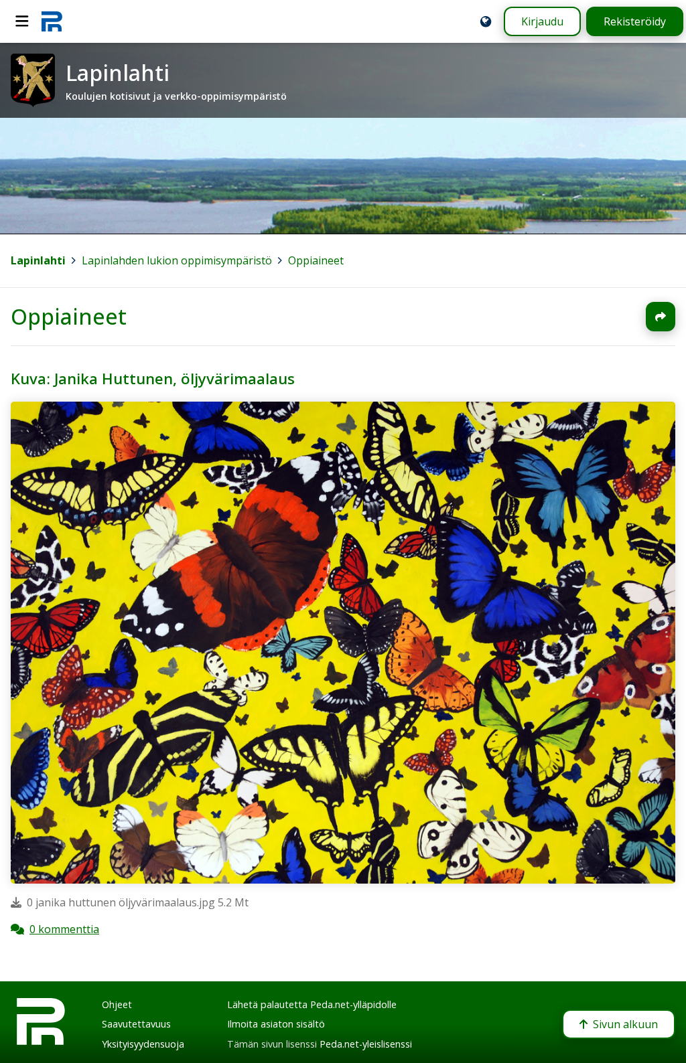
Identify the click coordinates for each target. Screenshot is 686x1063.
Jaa (660, 316)
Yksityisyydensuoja (143, 1044)
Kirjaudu (542, 21)
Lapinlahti (38, 260)
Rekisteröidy (635, 21)
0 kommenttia (64, 929)
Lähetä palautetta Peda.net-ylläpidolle (312, 1004)
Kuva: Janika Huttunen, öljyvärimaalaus (153, 378)
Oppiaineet (316, 260)
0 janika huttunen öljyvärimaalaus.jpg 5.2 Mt (138, 903)
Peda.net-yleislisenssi (366, 1044)
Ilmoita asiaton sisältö (276, 1023)
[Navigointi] (22, 21)
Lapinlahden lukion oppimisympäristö (177, 260)
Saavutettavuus (136, 1023)
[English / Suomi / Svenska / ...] (485, 21)
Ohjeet (117, 1004)
